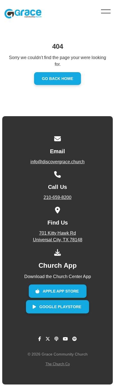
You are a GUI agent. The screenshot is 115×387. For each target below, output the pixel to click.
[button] (106, 11)
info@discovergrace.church (57, 161)
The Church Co (57, 364)
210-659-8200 (57, 197)
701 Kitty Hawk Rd (57, 236)
